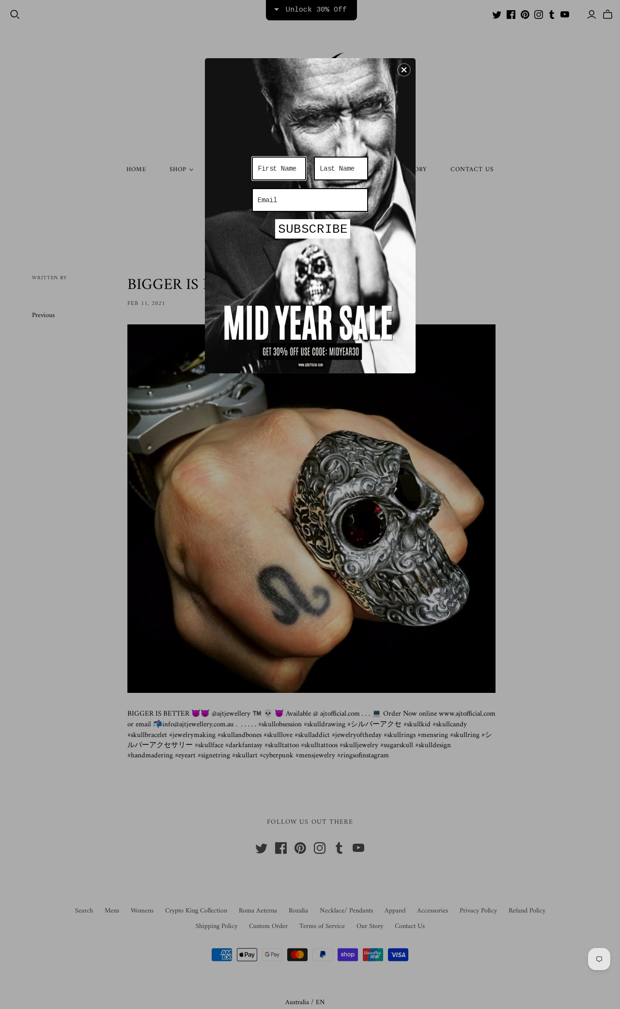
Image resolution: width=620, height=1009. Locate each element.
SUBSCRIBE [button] (313, 229)
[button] (404, 70)
